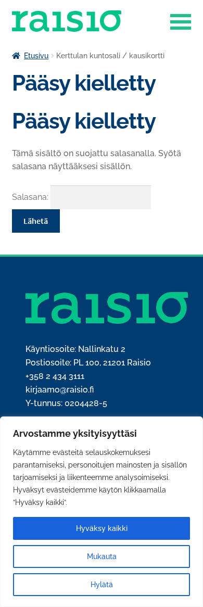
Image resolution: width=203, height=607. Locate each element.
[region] (101, 511)
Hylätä (102, 584)
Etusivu (36, 56)
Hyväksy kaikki (102, 528)
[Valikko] (180, 21)
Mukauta (102, 556)
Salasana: (31, 197)
